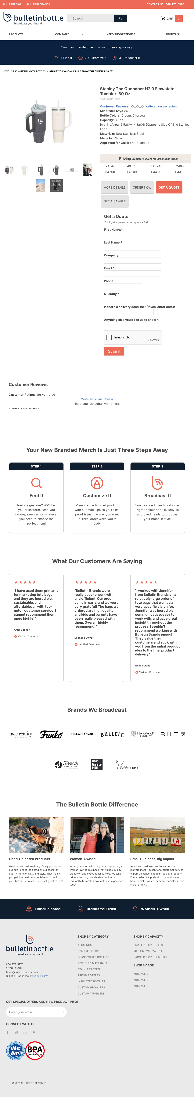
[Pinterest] (35, 1034)
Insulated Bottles (91, 981)
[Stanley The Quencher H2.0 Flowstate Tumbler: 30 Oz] (48, 124)
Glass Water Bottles (93, 957)
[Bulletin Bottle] (33, 18)
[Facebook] (9, 1034)
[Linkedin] (26, 1034)
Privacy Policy (39, 975)
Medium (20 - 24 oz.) (148, 951)
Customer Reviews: (114, 106)
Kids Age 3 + (142, 973)
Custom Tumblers (91, 993)
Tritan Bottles (89, 975)
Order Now (142, 187)
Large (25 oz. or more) (150, 957)
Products (16, 34)
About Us (172, 34)
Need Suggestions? (120, 34)
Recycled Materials (92, 963)
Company (62, 34)
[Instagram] (18, 1034)
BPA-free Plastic (90, 951)
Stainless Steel (89, 969)
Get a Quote (169, 187)
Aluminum (85, 945)
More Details (115, 187)
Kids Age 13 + (143, 985)
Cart (173, 18)
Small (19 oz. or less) (149, 945)
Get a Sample (115, 201)
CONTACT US (155, 4)
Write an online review (161, 106)
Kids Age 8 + (142, 979)
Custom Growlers (91, 987)
